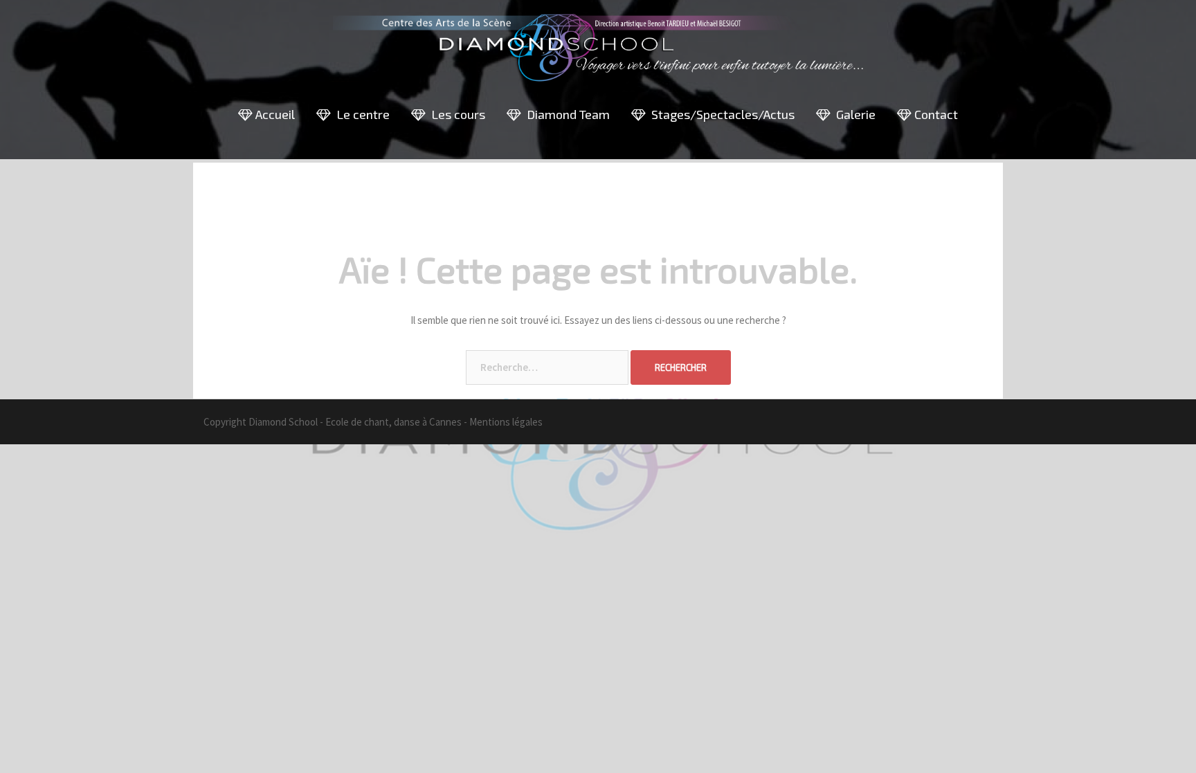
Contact (935, 114)
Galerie (853, 114)
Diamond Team (565, 114)
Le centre (360, 114)
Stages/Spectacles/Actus (720, 114)
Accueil (274, 114)
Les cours (455, 114)
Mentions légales (506, 421)
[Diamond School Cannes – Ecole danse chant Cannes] (597, 52)
